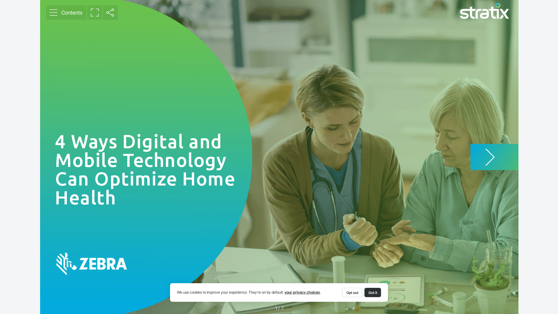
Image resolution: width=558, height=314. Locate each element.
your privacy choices (302, 292)
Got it (373, 292)
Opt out (352, 292)
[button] (66, 12)
